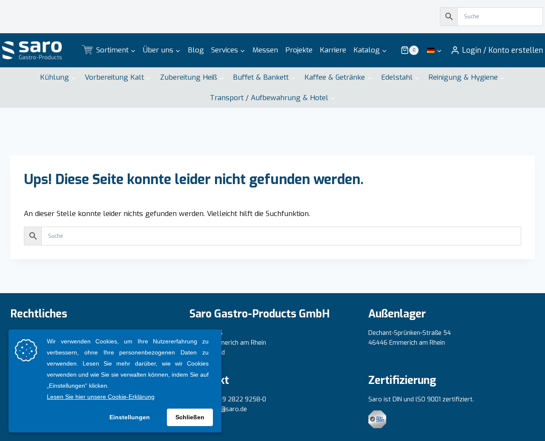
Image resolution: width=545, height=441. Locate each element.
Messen (265, 50)
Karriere (333, 50)
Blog (196, 50)
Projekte (299, 50)
